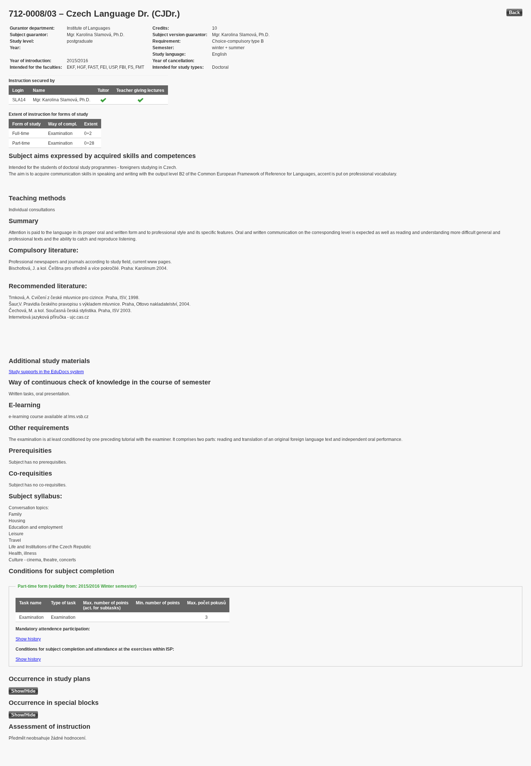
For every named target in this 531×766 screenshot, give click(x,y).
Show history (28, 639)
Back (514, 12)
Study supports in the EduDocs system (46, 371)
